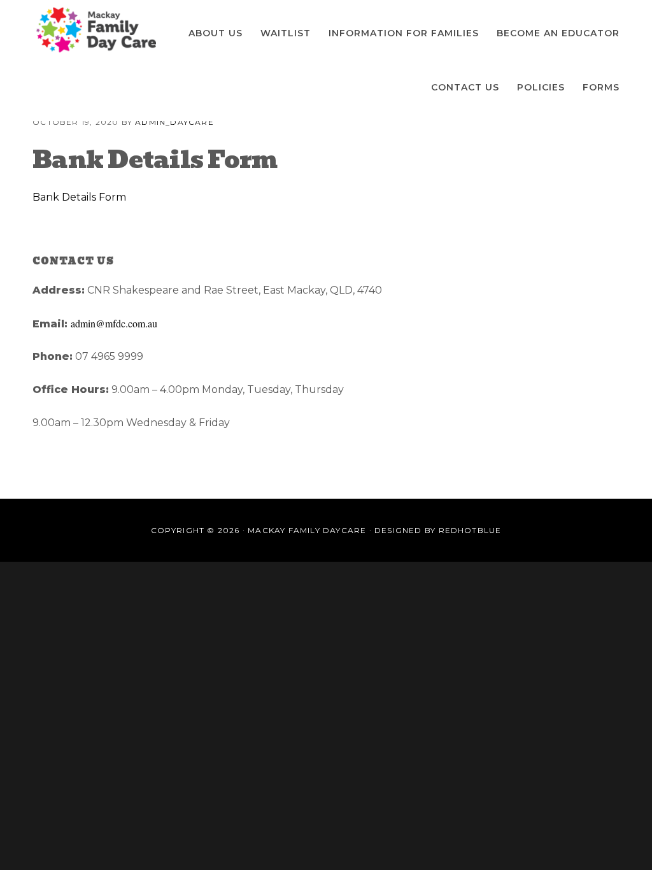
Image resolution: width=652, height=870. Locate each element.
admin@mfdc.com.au (114, 323)
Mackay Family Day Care (96, 30)
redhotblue (470, 530)
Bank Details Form (79, 197)
